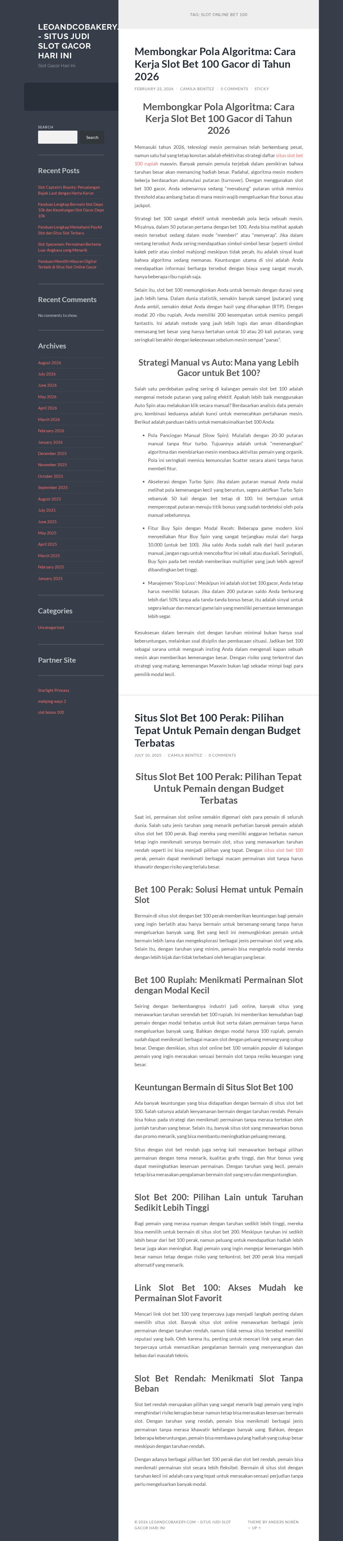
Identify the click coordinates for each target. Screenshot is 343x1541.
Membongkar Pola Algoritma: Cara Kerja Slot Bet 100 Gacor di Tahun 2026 (215, 63)
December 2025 (52, 453)
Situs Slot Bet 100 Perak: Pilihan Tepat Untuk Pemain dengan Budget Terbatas (218, 730)
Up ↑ (256, 1528)
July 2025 (47, 510)
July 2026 (47, 373)
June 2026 (47, 385)
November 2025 (52, 464)
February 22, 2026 (154, 89)
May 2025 (47, 532)
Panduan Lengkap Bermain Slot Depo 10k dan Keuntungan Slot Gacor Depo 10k (71, 210)
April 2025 (47, 544)
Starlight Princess (53, 690)
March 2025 (49, 555)
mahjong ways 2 (52, 701)
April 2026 (47, 407)
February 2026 (51, 430)
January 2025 (50, 578)
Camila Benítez (197, 89)
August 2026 (49, 362)
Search (45, 127)
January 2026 (50, 442)
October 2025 (50, 476)
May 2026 (47, 396)
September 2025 (53, 487)
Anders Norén (284, 1522)
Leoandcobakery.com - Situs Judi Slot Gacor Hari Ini (88, 41)
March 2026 (49, 419)
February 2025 (51, 566)
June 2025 (47, 521)
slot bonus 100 (51, 712)
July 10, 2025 (148, 755)
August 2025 (49, 498)
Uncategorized (51, 627)
